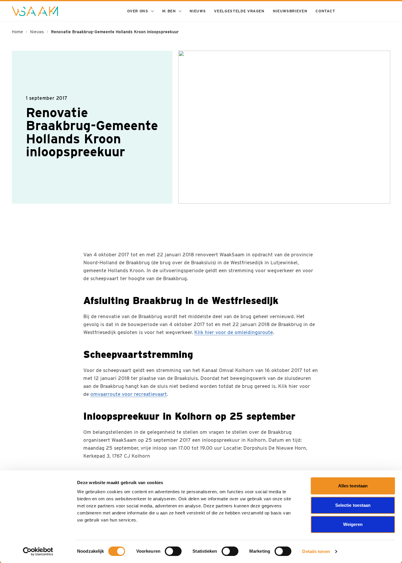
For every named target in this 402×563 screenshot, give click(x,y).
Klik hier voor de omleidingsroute (233, 332)
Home (17, 31)
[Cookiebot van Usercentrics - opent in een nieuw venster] (38, 551)
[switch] (173, 551)
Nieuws (37, 31)
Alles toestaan (353, 485)
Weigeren (353, 524)
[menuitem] (140, 11)
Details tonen (316, 551)
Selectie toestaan (353, 505)
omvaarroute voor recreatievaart (128, 394)
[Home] (35, 11)
